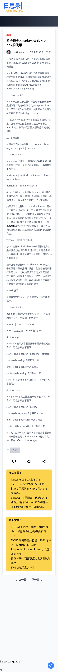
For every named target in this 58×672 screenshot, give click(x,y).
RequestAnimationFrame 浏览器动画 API (30, 552)
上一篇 (22, 579)
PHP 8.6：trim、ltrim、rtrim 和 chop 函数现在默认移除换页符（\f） (29, 531)
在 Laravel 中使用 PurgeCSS (27, 506)
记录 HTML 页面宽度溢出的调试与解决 (30, 561)
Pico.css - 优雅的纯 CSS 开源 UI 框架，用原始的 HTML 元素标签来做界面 (29, 488)
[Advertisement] (29, 611)
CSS (15, 450)
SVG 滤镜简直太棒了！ (24, 567)
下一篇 (36, 579)
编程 (9, 35)
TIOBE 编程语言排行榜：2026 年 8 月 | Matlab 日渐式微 (31, 543)
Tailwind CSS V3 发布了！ (26, 479)
